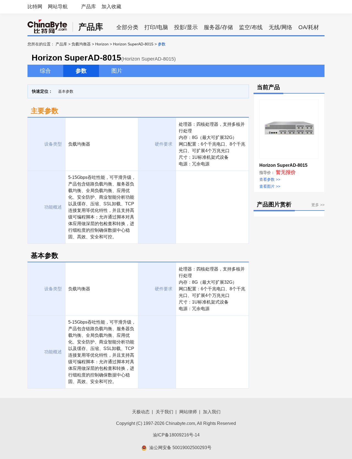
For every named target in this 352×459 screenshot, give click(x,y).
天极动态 (141, 411)
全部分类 (127, 27)
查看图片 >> (269, 186)
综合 (45, 71)
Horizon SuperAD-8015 (133, 44)
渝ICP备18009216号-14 (176, 435)
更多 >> (317, 205)
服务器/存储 (218, 27)
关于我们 (164, 411)
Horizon (102, 44)
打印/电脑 (156, 27)
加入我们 (212, 411)
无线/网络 (280, 27)
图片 (116, 71)
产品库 (88, 6)
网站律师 (188, 411)
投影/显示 (186, 27)
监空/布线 (251, 27)
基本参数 (65, 91)
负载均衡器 (81, 44)
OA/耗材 (308, 27)
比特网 (35, 6)
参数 (81, 71)
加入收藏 (111, 6)
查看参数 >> (269, 179)
